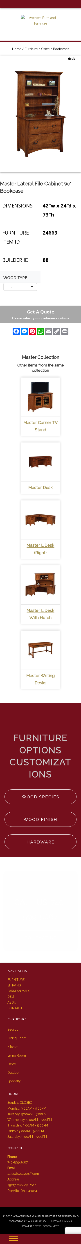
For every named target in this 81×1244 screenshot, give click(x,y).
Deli (10, 996)
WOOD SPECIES (40, 796)
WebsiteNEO (37, 1220)
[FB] (4, 4)
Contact (14, 1008)
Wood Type (15, 277)
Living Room (16, 1055)
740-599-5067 (17, 1162)
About (12, 1002)
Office (11, 1064)
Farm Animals (18, 991)
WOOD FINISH (40, 819)
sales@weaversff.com (23, 1173)
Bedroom (14, 1029)
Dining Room (17, 1038)
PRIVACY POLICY (61, 1220)
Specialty (14, 1081)
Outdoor (13, 1072)
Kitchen (12, 1046)
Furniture (16, 979)
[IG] (11, 4)
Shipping (14, 985)
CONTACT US (41, 937)
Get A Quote (40, 314)
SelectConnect (48, 1226)
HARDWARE (41, 841)
